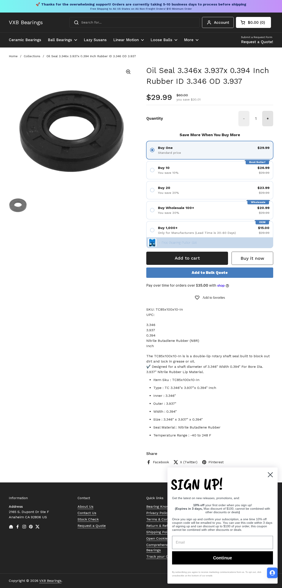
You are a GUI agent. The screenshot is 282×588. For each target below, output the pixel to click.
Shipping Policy (159, 532)
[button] (253, 22)
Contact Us (87, 513)
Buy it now (252, 258)
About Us (85, 506)
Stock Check (88, 519)
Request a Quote (92, 526)
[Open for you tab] (272, 573)
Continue (222, 557)
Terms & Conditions (162, 519)
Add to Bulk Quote (210, 272)
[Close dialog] (270, 474)
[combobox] (134, 22)
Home (13, 56)
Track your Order (161, 556)
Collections (32, 56)
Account (221, 22)
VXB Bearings (26, 22)
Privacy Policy (157, 513)
